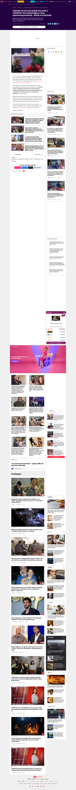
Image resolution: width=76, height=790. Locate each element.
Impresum (25, 783)
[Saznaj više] (64, 497)
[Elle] (27, 781)
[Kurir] (19, 781)
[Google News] (61, 52)
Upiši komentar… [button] (18, 468)
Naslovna (14, 7)
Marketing (21, 783)
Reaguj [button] (50, 112)
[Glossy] (33, 781)
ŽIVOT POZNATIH (21, 107)
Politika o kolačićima (43, 783)
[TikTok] (58, 52)
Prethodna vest (18, 154)
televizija (14, 161)
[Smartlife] (42, 781)
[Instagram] (51, 52)
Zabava (18, 7)
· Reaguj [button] (51, 134)
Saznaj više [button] (15, 361)
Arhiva (49, 783)
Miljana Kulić (15, 76)
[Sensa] (46, 781)
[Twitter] (53, 52)
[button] (43, 24)
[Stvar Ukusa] (56, 781)
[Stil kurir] (29, 781)
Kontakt (28, 783)
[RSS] (63, 52)
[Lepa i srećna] (37, 781)
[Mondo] (4, 1)
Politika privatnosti (54, 783)
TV (22, 7)
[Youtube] (56, 52)
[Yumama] (51, 781)
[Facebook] (48, 52)
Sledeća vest (38, 154)
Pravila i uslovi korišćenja (35, 783)
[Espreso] (23, 781)
